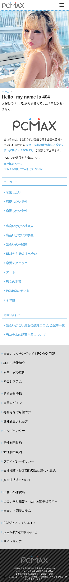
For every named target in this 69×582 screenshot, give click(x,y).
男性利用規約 (12, 442)
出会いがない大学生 (20, 235)
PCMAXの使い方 (18, 290)
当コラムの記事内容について (26, 334)
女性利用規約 (12, 452)
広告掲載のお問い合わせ (20, 532)
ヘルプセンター (14, 430)
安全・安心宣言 (14, 372)
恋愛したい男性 (16, 201)
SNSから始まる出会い (21, 253)
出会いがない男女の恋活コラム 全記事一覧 (35, 325)
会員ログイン (12, 402)
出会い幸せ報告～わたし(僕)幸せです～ (30, 501)
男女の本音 (13, 281)
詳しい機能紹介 (14, 362)
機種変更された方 (15, 421)
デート (10, 272)
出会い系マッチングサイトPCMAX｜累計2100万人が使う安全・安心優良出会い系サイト (38, 578)
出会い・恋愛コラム (17, 510)
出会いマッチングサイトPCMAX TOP (29, 353)
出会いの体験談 (16, 244)
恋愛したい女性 (16, 210)
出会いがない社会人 (20, 226)
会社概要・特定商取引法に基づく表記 (29, 470)
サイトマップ (12, 541)
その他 (10, 300)
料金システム (12, 381)
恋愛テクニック (16, 263)
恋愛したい (13, 192)
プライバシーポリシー (18, 461)
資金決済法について (17, 480)
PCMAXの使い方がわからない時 (23, 169)
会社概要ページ (13, 163)
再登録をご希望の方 (17, 412)
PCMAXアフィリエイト (19, 522)
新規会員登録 (12, 393)
